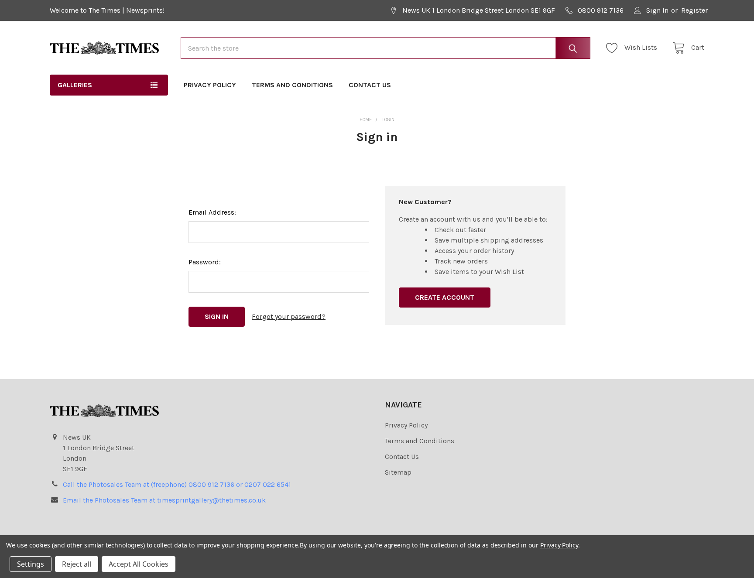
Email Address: (212, 212)
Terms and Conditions (292, 85)
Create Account (444, 297)
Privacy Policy (210, 85)
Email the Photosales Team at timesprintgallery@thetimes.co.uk (164, 500)
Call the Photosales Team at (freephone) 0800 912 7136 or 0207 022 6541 (177, 484)
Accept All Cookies (138, 564)
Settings (30, 564)
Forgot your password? (289, 316)
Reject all (76, 564)
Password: (204, 262)
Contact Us (370, 85)
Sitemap (398, 472)
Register (694, 10)
